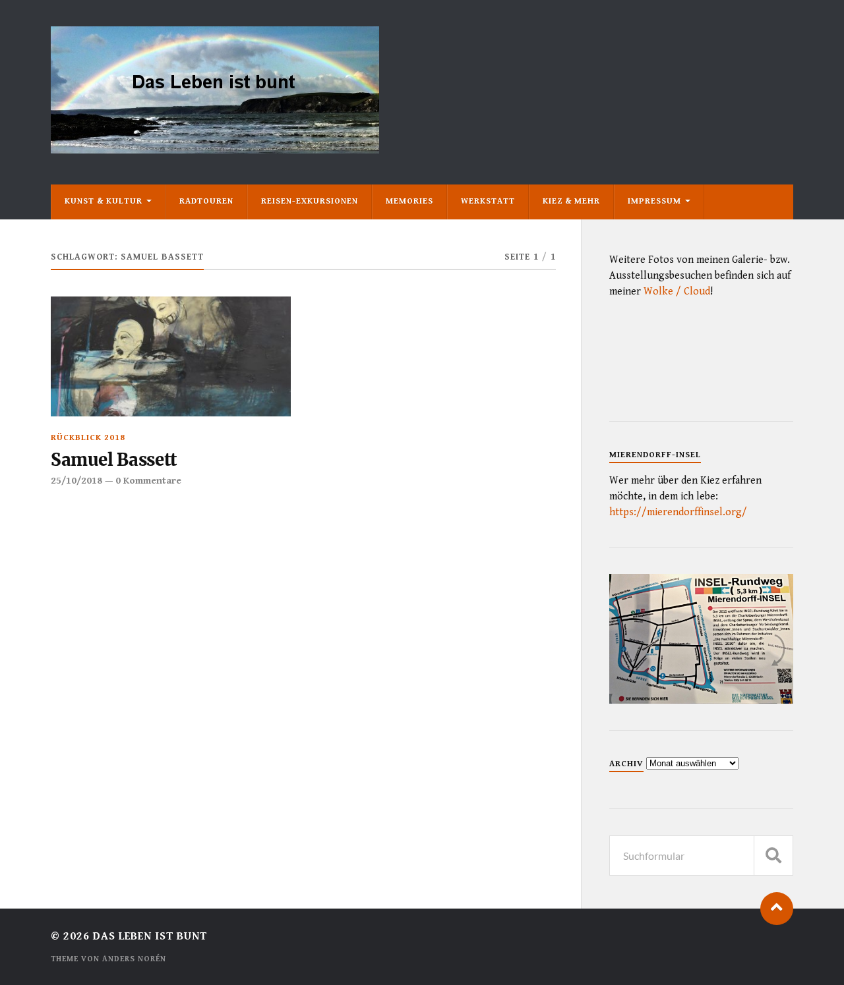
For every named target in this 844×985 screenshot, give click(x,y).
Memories (409, 201)
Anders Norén (134, 959)
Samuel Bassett (114, 459)
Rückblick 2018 (88, 438)
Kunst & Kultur (103, 201)
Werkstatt (488, 201)
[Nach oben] (776, 908)
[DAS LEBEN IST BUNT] (215, 148)
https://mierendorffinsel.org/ (678, 512)
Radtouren (206, 201)
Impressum (654, 201)
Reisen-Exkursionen (309, 201)
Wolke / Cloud (677, 291)
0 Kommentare (148, 480)
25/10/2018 (76, 480)
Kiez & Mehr (571, 201)
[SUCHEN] (773, 855)
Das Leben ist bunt (150, 936)
